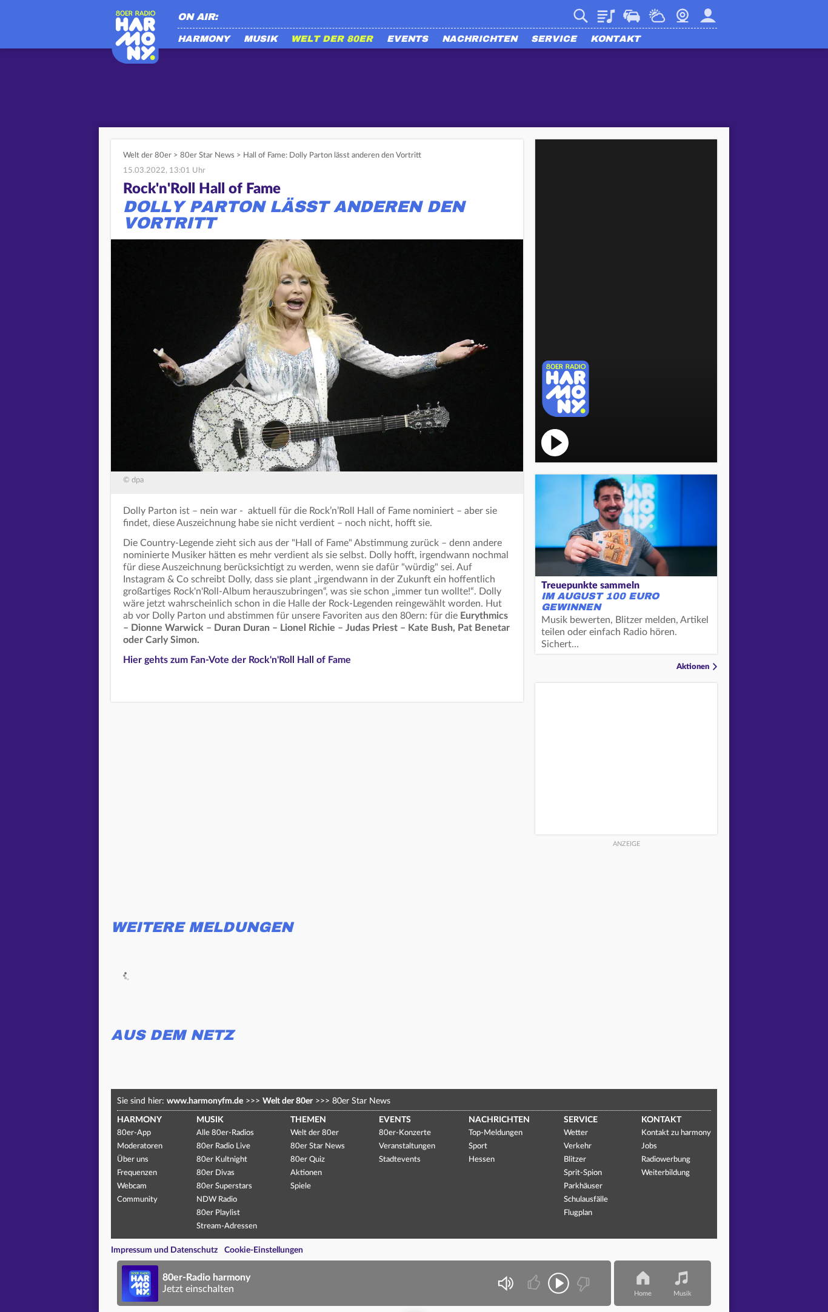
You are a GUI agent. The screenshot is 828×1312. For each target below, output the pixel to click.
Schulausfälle (586, 1200)
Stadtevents (400, 1160)
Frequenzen (137, 1173)
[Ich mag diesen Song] (535, 1283)
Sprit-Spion (583, 1173)
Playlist (606, 11)
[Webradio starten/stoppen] (558, 1283)
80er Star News (207, 155)
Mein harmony (708, 11)
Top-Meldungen (496, 1133)
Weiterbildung (665, 1173)
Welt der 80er (332, 39)
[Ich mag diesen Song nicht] (582, 1283)
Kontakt (615, 39)
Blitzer (575, 1160)
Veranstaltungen (407, 1146)
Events (407, 39)
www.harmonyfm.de (205, 1101)
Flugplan (578, 1213)
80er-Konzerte (405, 1133)
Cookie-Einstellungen (263, 1250)
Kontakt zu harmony (676, 1133)
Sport (478, 1146)
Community (137, 1200)
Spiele (300, 1186)
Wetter (657, 11)
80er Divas (215, 1173)
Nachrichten (479, 39)
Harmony (204, 39)
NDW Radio (216, 1200)
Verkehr (632, 11)
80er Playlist (218, 1213)
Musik (260, 39)
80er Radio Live (223, 1146)
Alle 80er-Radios (225, 1133)
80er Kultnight (221, 1160)
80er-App (134, 1133)
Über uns (133, 1160)
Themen (308, 1120)
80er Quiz (307, 1160)
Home (643, 1293)
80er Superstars (224, 1186)
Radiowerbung (665, 1160)
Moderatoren (139, 1146)
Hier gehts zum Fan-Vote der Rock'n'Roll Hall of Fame (237, 660)
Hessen (482, 1160)
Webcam (682, 11)
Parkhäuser (583, 1186)
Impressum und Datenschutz (164, 1250)
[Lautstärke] (505, 1283)
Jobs (649, 1146)
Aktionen (692, 667)
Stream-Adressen (226, 1226)
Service (553, 39)
